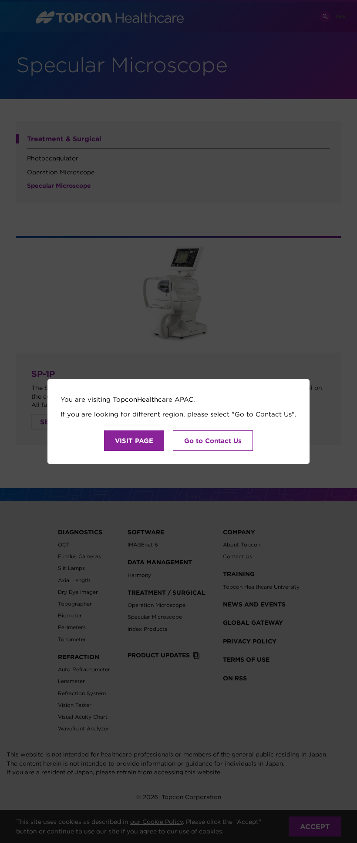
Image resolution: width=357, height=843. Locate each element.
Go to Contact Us (213, 440)
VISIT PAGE (134, 440)
